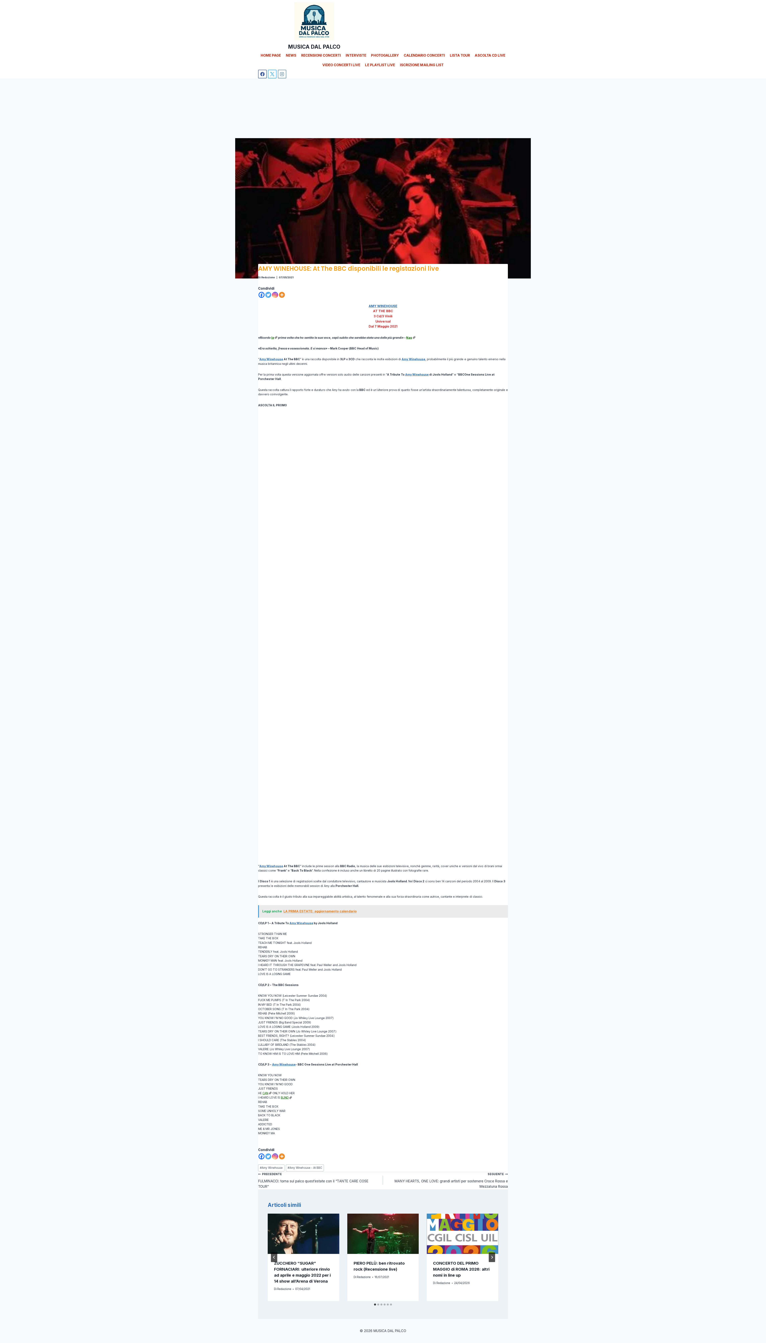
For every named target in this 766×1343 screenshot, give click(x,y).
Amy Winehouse (271, 359)
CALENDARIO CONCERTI (424, 55)
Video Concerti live (341, 65)
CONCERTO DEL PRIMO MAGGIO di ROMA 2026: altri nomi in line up (461, 1269)
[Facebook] (262, 74)
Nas (409, 337)
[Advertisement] (383, 108)
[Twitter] (268, 295)
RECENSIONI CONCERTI (321, 55)
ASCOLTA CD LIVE (490, 55)
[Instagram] (282, 74)
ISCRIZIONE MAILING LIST (422, 65)
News (291, 55)
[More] (282, 295)
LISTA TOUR (460, 55)
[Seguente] (492, 1257)
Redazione (268, 277)
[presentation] (303, 1234)
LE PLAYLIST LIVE (380, 65)
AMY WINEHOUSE (383, 306)
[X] (272, 74)
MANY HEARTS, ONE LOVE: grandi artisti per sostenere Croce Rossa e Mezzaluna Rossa (451, 1181)
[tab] (375, 1305)
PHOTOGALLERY (385, 55)
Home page (271, 55)
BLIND (285, 1097)
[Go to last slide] (274, 1257)
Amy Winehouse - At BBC (305, 1167)
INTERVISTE (356, 55)
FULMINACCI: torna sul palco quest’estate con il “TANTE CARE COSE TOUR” (313, 1181)
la (272, 337)
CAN (265, 1093)
